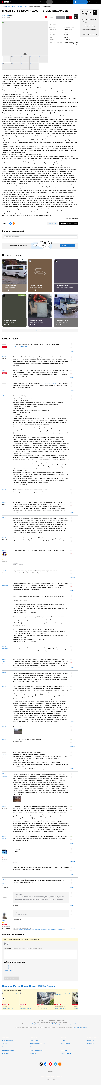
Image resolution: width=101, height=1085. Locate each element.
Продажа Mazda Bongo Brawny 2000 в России (28, 986)
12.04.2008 (4, 502)
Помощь (48, 1076)
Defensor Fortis (5, 557)
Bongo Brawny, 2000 (36, 285)
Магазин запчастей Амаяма (37, 1043)
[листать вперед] (45, 38)
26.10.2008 (4, 583)
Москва (12, 2)
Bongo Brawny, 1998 (62, 320)
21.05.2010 (4, 806)
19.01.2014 (4, 879)
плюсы (74, 1027)
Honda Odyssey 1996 (48, 929)
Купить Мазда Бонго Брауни (89, 26)
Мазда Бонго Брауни (37, 1024)
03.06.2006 (4, 356)
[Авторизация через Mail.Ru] (8, 943)
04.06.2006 (4, 370)
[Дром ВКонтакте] (45, 1064)
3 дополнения (21, 295)
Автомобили (20, 2)
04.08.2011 (4, 867)
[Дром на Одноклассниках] (60, 1064)
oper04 (3, 855)
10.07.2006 (4, 382)
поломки (84, 1027)
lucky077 (4, 661)
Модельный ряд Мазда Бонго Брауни (52, 1024)
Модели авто (50, 1071)
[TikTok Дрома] (41, 1064)
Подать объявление (7, 1040)
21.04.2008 (4, 517)
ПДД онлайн (64, 1050)
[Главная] (5, 2)
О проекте (41, 1076)
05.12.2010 (4, 836)
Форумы (63, 1040)
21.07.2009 (4, 659)
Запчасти (42, 2)
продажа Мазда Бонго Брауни (71, 1024)
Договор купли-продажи (36, 1050)
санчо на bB (7, 322)
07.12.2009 (4, 739)
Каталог (56, 2)
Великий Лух (5, 15)
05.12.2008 (4, 646)
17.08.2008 (4, 570)
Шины (62, 2)
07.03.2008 (4, 489)
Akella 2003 (4, 754)
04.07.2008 (4, 537)
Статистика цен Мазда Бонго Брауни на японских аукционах (89, 21)
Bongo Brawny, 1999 (10, 285)
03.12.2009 (4, 686)
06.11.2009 (4, 672)
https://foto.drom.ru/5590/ (20, 346)
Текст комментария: (23, 948)
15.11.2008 (4, 595)
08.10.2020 (4, 892)
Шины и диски (6, 1047)
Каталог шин (64, 1037)
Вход (94, 2)
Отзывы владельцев (35, 1047)
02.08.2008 (4, 550)
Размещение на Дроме (93, 1037)
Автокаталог (33, 1053)
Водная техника (34, 1040)
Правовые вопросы (66, 1053)
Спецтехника (5, 1053)
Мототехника (33, 1037)
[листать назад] (5, 38)
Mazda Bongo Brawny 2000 (31, 929)
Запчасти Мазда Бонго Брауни (89, 34)
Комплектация (53, 46)
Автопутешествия (65, 1047)
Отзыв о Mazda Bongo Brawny (49, 383)
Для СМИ (59, 1076)
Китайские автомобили (8, 1050)
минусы (79, 1027)
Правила (53, 1076)
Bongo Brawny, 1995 (62, 285)
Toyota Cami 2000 (22, 929)
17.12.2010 (4, 848)
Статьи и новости (65, 1043)
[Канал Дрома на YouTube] (50, 1064)
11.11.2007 (4, 395)
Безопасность (90, 1040)
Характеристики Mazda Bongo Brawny (59, 22)
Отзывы (50, 2)
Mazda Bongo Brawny (87, 13)
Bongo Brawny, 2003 (10, 320)
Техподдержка (90, 1043)
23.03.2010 (4, 773)
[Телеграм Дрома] (55, 1064)
